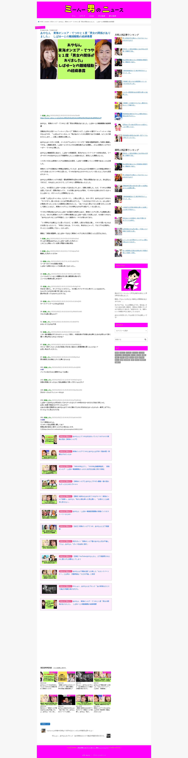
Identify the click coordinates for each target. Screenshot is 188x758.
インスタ (141, 352)
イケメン (135, 352)
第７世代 (141, 357)
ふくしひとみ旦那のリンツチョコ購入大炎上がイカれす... (135, 241)
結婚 (122, 360)
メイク (133, 355)
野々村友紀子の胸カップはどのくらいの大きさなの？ (135, 39)
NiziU (116, 352)
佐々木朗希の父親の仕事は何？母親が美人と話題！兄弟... (135, 252)
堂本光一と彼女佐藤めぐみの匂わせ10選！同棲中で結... (135, 50)
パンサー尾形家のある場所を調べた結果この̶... (135, 93)
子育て (122, 357)
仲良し (117, 357)
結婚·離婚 (127, 360)
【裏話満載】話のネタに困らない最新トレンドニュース (93, 747)
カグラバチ (82, 16)
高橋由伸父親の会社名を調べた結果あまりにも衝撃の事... (135, 187)
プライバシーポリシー (99, 755)
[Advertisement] (76, 95)
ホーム (73, 16)
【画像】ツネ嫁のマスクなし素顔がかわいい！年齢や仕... (135, 104)
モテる (138, 355)
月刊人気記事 (101, 16)
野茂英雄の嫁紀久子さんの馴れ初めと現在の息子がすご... (135, 115)
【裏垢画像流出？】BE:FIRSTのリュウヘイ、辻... (135, 72)
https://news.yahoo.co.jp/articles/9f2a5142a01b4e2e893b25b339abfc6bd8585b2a (70, 118)
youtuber (91, 16)
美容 (132, 360)
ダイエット (118, 355)
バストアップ (126, 355)
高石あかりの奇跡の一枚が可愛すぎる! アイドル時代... (134, 219)
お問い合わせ (86, 755)
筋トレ (117, 360)
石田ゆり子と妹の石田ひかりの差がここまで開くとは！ (135, 126)
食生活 (137, 360)
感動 (127, 357)
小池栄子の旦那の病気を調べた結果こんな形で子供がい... (135, 208)
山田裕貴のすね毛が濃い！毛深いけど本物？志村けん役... (135, 230)
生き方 (131, 357)
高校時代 (143, 360)
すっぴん (128, 352)
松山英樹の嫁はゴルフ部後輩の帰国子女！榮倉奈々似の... (135, 61)
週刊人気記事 (112, 16)
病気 (136, 357)
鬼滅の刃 (117, 362)
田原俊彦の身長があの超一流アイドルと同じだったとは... (135, 136)
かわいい (122, 352)
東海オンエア (45, 724)
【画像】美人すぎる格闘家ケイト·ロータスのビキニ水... (135, 82)
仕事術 (144, 355)
